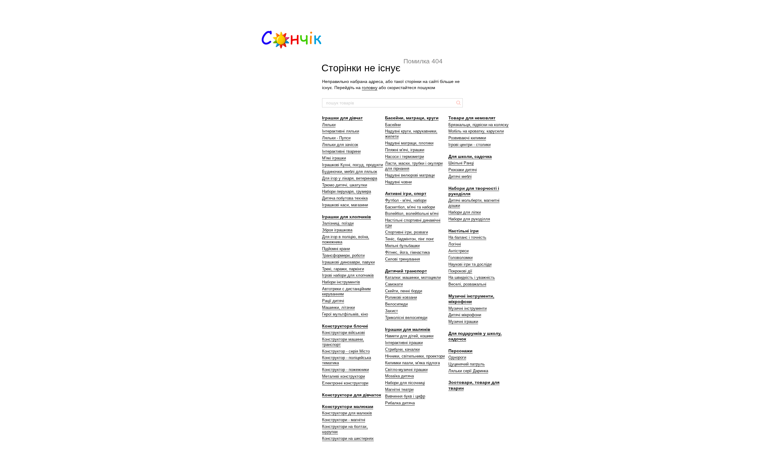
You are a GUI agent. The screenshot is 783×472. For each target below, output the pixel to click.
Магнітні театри (399, 389)
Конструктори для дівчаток (351, 394)
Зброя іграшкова (337, 230)
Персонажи (460, 350)
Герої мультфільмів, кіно (345, 314)
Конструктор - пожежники (345, 369)
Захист (391, 311)
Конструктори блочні (345, 326)
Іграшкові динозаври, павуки (348, 262)
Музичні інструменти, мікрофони (471, 299)
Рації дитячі (333, 300)
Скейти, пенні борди (403, 291)
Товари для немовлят (471, 117)
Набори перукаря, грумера (346, 191)
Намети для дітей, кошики (409, 336)
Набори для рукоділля (469, 219)
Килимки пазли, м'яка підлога (412, 363)
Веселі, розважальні (467, 284)
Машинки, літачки (338, 307)
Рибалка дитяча (400, 403)
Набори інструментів (341, 282)
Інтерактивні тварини (341, 151)
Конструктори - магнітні (343, 420)
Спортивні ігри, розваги (406, 232)
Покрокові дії (460, 271)
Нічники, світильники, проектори (415, 356)
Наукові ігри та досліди (470, 264)
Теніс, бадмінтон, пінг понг (409, 239)
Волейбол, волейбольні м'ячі (412, 213)
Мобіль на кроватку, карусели (476, 131)
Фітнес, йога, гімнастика (407, 252)
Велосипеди (396, 304)
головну (369, 87)
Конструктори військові (343, 332)
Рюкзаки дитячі (462, 169)
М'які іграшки (334, 158)
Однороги (457, 357)
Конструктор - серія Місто (346, 351)
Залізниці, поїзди (338, 223)
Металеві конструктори (343, 376)
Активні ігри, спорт (405, 193)
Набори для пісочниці (405, 382)
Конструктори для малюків (347, 413)
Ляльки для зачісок (340, 144)
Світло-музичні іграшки (406, 369)
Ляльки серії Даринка (468, 371)
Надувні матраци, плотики (409, 143)
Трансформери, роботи (343, 255)
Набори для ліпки (464, 212)
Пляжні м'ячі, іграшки (404, 150)
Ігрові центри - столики (469, 144)
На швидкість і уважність (471, 277)
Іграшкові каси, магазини (345, 205)
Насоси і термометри (404, 156)
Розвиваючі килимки (467, 138)
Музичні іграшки (463, 321)
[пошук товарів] (458, 102)
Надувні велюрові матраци (410, 175)
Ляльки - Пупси (336, 138)
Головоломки (460, 257)
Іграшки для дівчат (342, 117)
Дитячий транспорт (406, 270)
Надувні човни (398, 182)
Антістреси (458, 251)
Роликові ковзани (401, 297)
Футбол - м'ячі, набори (405, 200)
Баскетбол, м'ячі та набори (410, 207)
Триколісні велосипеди (406, 317)
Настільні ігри (463, 230)
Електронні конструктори (345, 383)
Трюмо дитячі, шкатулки (344, 185)
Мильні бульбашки (402, 245)
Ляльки (329, 124)
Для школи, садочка (470, 156)
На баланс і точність (467, 237)
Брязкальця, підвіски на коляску (478, 124)
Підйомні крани (336, 248)
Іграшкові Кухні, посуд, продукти (352, 165)
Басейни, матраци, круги (412, 117)
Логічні (454, 244)
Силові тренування (402, 259)
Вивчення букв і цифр (405, 396)
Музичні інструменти (467, 308)
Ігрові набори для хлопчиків (348, 275)
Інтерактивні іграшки (404, 342)
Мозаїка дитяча (399, 376)
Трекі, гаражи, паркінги (343, 269)
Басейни (393, 124)
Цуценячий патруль (466, 364)
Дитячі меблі (460, 176)
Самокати (394, 284)
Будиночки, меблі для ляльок (349, 171)
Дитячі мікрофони (464, 315)
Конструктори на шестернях (348, 438)
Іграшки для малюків (407, 329)
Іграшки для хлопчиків (346, 216)
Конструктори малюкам (347, 406)
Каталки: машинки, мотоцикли (413, 277)
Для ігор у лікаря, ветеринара (349, 178)
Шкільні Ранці (461, 163)
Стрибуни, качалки (402, 349)
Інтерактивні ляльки (340, 131)
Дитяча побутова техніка (345, 198)
